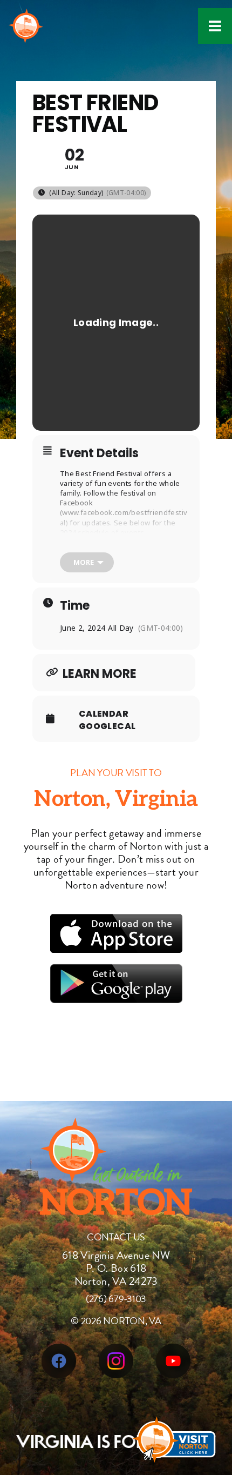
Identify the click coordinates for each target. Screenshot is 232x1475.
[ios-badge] (116, 920)
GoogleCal (107, 726)
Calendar (103, 714)
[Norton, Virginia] (26, 16)
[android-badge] (116, 970)
